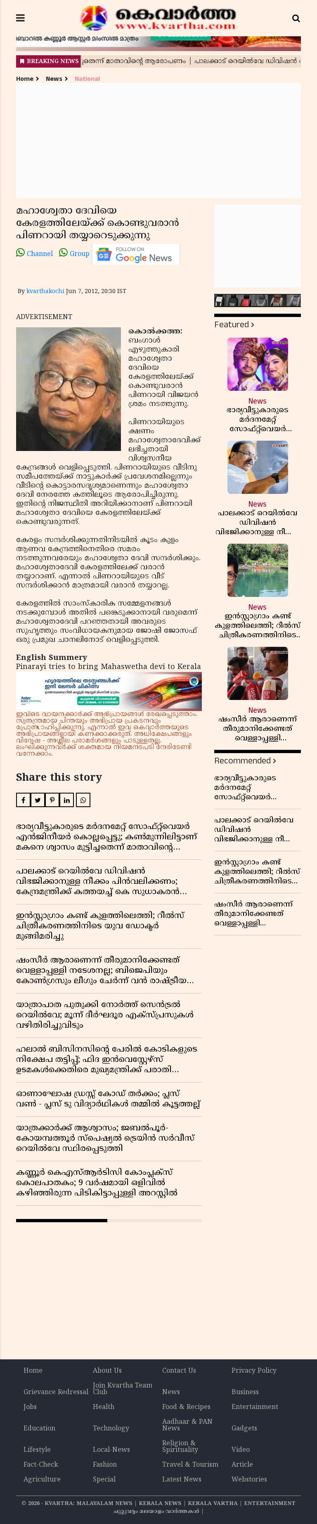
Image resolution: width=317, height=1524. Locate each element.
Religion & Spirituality (180, 1446)
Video (241, 1450)
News (54, 79)
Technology (111, 1429)
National (87, 79)
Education (39, 1429)
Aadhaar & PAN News (187, 1425)
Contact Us (179, 1371)
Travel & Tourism (190, 1465)
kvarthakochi (45, 291)
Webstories (249, 1480)
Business (245, 1392)
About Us (107, 1371)
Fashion (105, 1465)
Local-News (111, 1450)
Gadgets (244, 1429)
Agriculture (42, 1480)
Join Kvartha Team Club (122, 1389)
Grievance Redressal (56, 1392)
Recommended (242, 760)
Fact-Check (41, 1465)
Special (104, 1480)
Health (103, 1407)
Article (242, 1465)
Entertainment (255, 1407)
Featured (231, 324)
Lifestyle (37, 1450)
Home (24, 79)
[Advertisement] (158, 140)
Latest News (181, 1480)
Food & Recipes (186, 1407)
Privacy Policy (254, 1371)
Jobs (30, 1407)
